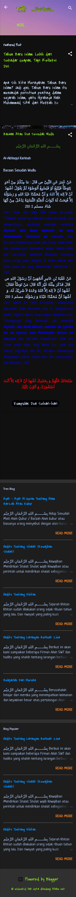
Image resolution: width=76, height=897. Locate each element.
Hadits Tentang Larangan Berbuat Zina (31, 637)
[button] (70, 54)
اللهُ (51, 194)
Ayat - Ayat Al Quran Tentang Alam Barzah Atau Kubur (29, 501)
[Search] (70, 8)
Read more (64, 533)
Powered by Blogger (40, 879)
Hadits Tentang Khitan (19, 594)
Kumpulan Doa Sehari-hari (35, 404)
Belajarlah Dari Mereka (19, 680)
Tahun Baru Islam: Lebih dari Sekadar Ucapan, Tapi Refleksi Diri (30, 60)
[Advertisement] (38, 447)
